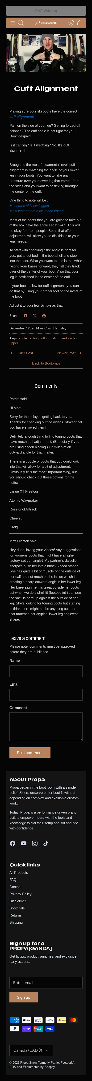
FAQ (13, 880)
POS (12, 1067)
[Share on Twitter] (34, 316)
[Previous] (12, 10)
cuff (42, 338)
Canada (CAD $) (27, 1050)
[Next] (79, 10)
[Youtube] (23, 843)
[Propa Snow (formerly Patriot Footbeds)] (46, 22)
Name (14, 661)
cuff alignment (56, 338)
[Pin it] (44, 316)
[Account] (69, 23)
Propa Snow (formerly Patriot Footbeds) (47, 1062)
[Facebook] (12, 843)
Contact (15, 887)
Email (14, 684)
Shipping (16, 922)
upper (13, 343)
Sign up (23, 997)
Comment (18, 708)
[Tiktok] (45, 843)
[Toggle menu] (13, 23)
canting (33, 338)
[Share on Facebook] (25, 316)
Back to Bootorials (46, 363)
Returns (15, 915)
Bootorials (17, 908)
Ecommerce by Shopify (39, 1067)
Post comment (30, 752)
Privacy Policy (20, 894)
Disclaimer (17, 901)
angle (23, 338)
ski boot (73, 338)
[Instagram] (34, 843)
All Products (18, 872)
